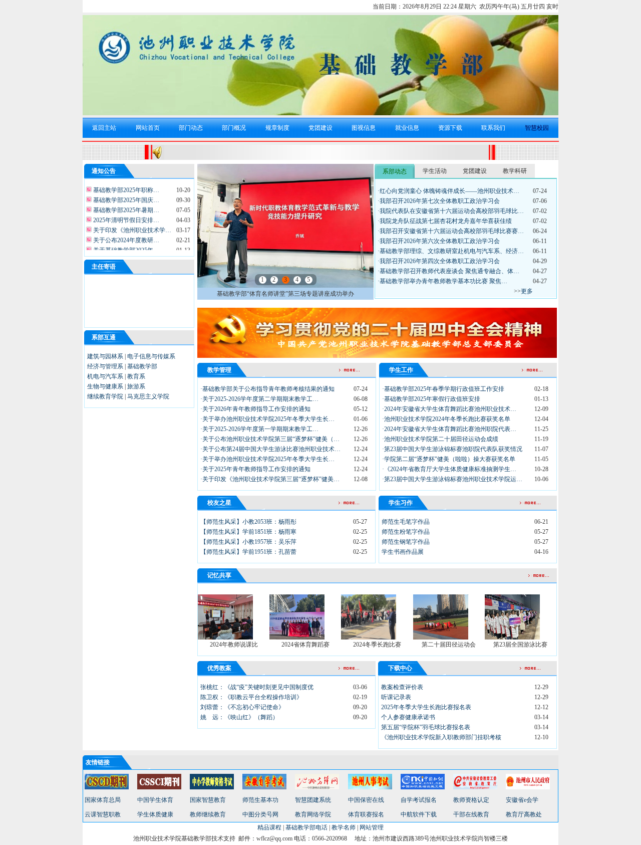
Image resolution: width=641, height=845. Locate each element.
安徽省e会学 (522, 799)
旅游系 (136, 386)
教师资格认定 (471, 799)
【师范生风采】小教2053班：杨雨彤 (248, 521)
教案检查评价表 (402, 687)
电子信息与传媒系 (151, 356)
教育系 (136, 376)
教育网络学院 (313, 814)
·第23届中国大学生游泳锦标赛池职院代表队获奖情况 (452, 449)
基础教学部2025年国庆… (125, 195)
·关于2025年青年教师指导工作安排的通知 (255, 469)
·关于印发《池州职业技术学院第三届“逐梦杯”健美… (270, 479)
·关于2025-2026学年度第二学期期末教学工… (259, 398)
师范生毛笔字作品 (406, 521)
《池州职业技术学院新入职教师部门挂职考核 (441, 737)
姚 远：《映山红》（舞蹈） (239, 717)
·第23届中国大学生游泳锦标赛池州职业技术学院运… (452, 479)
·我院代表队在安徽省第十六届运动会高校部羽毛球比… (451, 211)
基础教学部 (142, 366)
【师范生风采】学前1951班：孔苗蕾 (248, 551)
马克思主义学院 (148, 396)
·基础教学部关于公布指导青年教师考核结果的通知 (267, 388)
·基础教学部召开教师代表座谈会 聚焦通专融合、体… (448, 271)
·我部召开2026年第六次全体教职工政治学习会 (439, 241)
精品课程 (269, 827)
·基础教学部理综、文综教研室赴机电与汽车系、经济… (451, 251)
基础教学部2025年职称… (125, 185)
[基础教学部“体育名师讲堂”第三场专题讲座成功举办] (285, 285)
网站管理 (372, 827)
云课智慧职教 (103, 814)
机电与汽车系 (105, 376)
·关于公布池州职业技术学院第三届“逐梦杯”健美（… (270, 439)
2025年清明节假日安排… (125, 216)
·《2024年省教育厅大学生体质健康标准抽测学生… (449, 469)
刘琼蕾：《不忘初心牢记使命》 (242, 707)
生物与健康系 (105, 386)
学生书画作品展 (403, 551)
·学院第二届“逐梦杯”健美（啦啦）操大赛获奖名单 (448, 459)
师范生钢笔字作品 (406, 541)
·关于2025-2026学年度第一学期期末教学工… (259, 429)
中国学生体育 (155, 799)
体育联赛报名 (366, 814)
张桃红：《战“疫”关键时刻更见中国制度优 (256, 687)
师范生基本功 (260, 799)
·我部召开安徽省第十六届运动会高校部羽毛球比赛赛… (451, 231)
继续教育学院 (105, 396)
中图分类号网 (260, 814)
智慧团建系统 (313, 799)
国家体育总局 (103, 799)
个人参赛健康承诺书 (408, 717)
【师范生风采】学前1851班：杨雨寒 (248, 531)
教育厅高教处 (524, 814)
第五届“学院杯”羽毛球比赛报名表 (425, 727)
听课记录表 (396, 697)
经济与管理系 (105, 366)
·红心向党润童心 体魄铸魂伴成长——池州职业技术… (448, 190)
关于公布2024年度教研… (125, 236)
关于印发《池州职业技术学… (131, 226)
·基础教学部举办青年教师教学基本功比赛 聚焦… (442, 281)
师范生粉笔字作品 (406, 531)
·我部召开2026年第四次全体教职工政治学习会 (439, 261)
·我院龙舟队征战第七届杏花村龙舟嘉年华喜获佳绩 (445, 221)
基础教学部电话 (306, 827)
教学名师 (344, 827)
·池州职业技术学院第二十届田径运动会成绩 (440, 439)
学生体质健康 (155, 814)
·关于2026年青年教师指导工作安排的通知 (255, 408)
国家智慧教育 (208, 799)
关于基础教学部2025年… (125, 246)
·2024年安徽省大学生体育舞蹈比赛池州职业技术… (449, 408)
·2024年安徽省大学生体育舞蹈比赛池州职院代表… (449, 429)
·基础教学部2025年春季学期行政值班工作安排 (443, 388)
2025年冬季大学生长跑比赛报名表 (426, 707)
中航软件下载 (419, 814)
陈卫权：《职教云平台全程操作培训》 (251, 697)
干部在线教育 (471, 814)
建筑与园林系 (105, 356)
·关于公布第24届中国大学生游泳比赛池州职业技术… (270, 449)
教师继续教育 (208, 814)
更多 (527, 291)
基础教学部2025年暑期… (125, 205)
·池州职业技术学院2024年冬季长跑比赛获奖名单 (446, 418)
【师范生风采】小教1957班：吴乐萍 (248, 541)
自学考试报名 (419, 799)
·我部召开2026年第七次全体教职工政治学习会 (439, 200)
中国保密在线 (366, 799)
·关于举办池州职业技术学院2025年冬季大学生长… (267, 418)
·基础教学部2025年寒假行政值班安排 (431, 398)
